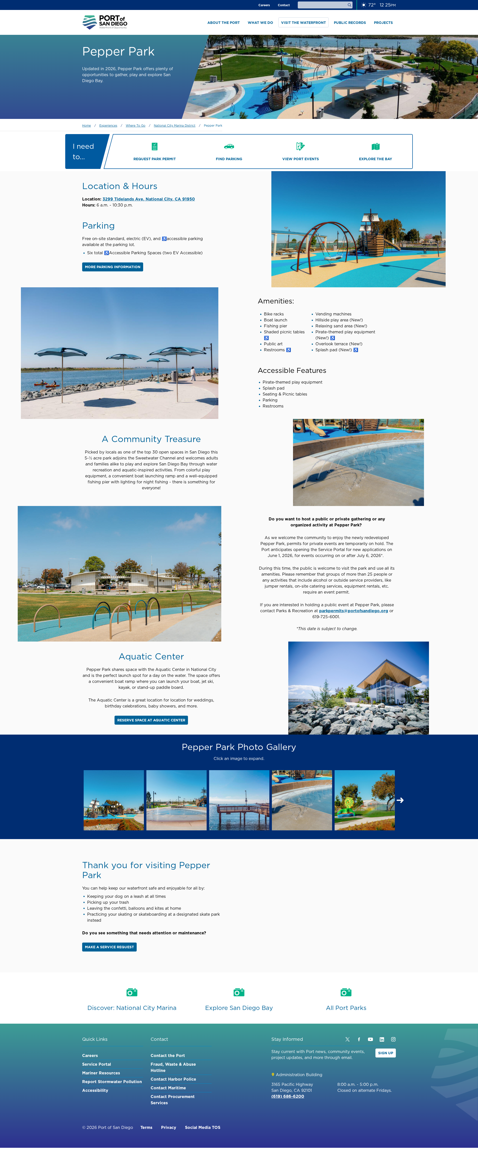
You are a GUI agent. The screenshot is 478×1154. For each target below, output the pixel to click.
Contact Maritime (168, 1088)
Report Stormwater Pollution (112, 1081)
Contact (284, 5)
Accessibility (95, 1090)
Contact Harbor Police (173, 1079)
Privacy (168, 1127)
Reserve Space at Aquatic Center (151, 720)
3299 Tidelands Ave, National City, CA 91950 (149, 199)
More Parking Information (112, 266)
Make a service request (109, 947)
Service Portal (96, 1064)
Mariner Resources (101, 1073)
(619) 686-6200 (287, 1096)
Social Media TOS (202, 1127)
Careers (264, 5)
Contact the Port (168, 1055)
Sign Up (385, 1053)
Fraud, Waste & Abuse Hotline (173, 1067)
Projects (383, 22)
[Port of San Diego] (104, 22)
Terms (146, 1127)
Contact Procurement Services (173, 1099)
